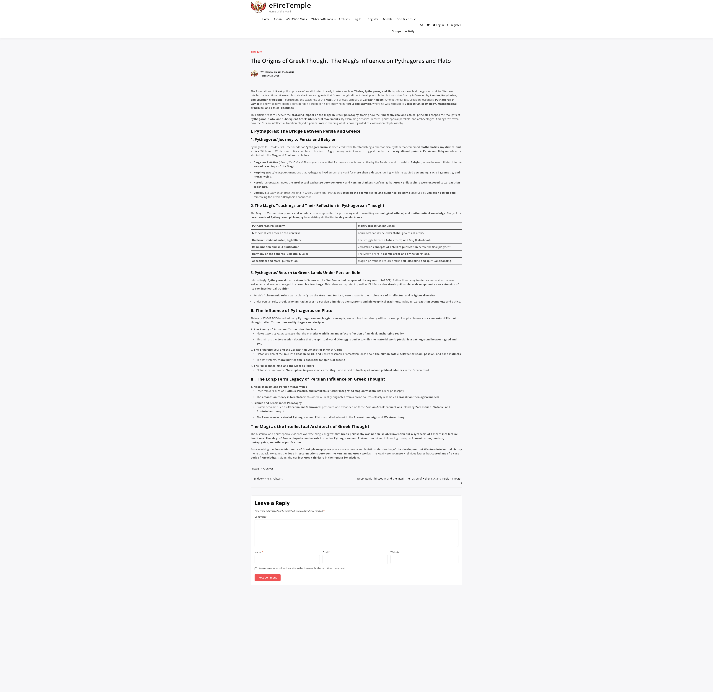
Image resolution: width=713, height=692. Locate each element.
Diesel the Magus (284, 72)
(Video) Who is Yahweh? (268, 478)
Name (259, 552)
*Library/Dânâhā (322, 19)
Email (326, 552)
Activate (387, 19)
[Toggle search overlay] (421, 25)
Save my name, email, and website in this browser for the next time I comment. (301, 568)
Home (266, 19)
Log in (440, 25)
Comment (261, 516)
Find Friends (405, 19)
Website (394, 552)
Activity (409, 31)
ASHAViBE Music (296, 19)
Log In (358, 19)
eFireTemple (290, 5)
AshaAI (278, 19)
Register (373, 19)
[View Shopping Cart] (428, 25)
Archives (344, 19)
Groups (396, 31)
